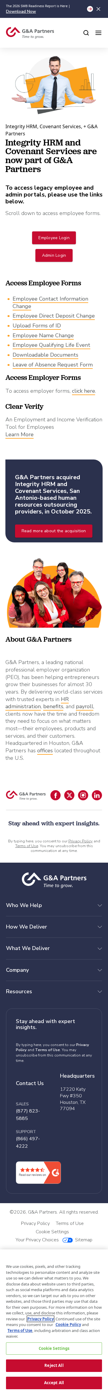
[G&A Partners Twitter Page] (69, 795)
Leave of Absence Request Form (53, 364)
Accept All (54, 1382)
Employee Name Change (43, 335)
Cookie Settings (54, 1348)
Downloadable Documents (45, 354)
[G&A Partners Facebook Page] (55, 795)
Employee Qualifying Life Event (51, 345)
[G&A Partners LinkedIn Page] (97, 795)
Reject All (53, 1365)
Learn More (19, 434)
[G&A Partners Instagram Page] (83, 795)
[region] (54, 1321)
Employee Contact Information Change (50, 302)
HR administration (37, 703)
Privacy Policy (80, 841)
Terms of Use (26, 846)
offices (45, 750)
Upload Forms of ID (37, 325)
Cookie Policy (68, 1324)
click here (83, 390)
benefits (53, 706)
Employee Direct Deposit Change (54, 315)
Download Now (21, 11)
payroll (84, 706)
